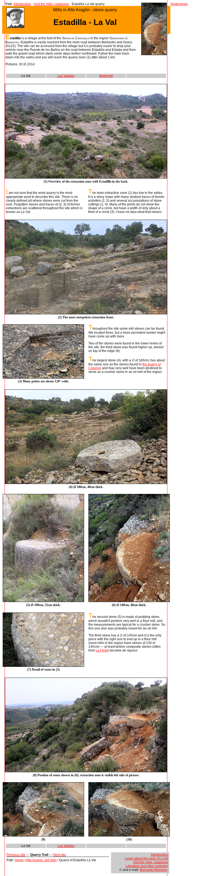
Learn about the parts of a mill (146, 858)
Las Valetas (65, 76)
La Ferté (102, 650)
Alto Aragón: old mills (41, 860)
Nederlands (179, 4)
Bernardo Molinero (153, 870)
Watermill (106, 76)
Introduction (22, 4)
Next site (59, 855)
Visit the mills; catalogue (51, 4)
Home (19, 860)
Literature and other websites (147, 866)
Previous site (15, 855)
